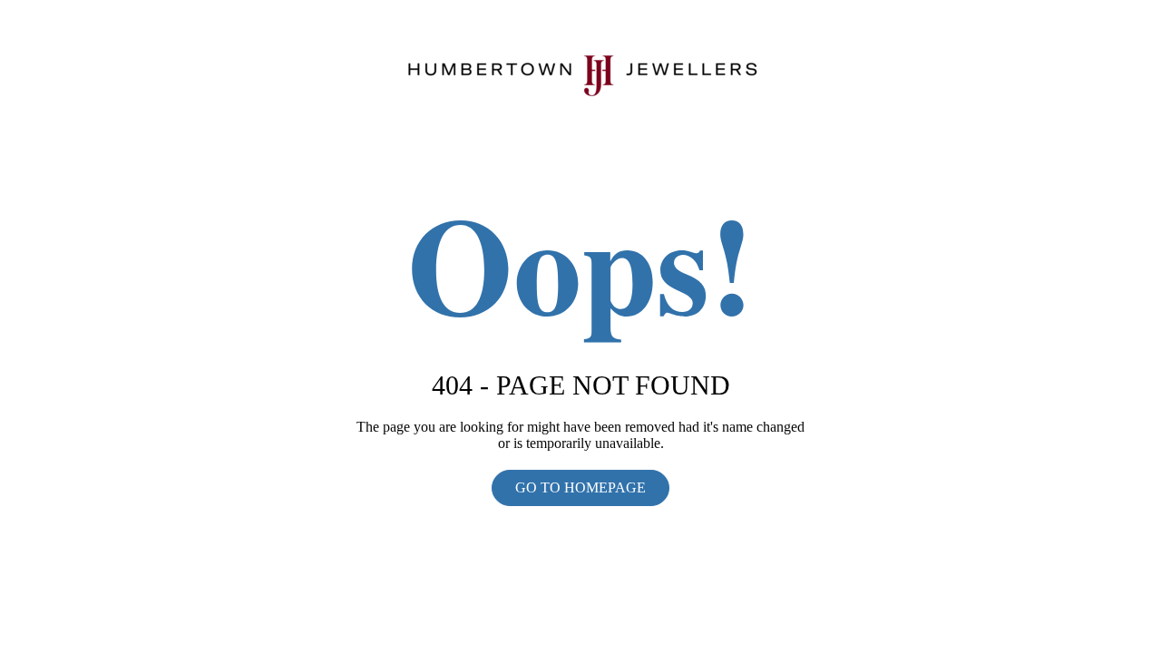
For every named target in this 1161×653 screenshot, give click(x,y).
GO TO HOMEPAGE (580, 487)
